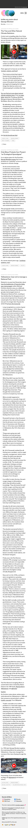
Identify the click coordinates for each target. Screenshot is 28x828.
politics (23, 265)
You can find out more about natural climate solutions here (12, 94)
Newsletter (7, 799)
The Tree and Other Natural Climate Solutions (11, 32)
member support (20, 805)
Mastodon (19, 801)
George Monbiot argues (8, 159)
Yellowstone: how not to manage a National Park (14, 277)
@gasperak (12, 777)
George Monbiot (15, 138)
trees (13, 140)
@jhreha (14, 688)
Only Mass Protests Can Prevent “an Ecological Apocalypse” (13, 153)
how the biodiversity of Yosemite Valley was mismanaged (13, 285)
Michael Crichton (6, 784)
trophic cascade (6, 700)
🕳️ (9, 824)
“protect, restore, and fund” (9, 71)
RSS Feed (7, 801)
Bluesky (18, 799)
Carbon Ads (24, 7)
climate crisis (9, 24)
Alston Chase (5, 782)
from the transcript (14, 304)
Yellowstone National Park (19, 784)
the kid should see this (10, 135)
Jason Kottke (16, 29)
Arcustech (10, 808)
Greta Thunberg (5, 140)
